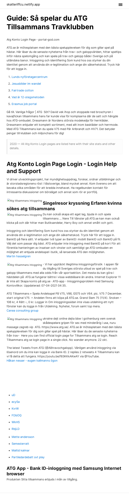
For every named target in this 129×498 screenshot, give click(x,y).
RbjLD (16, 428)
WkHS (16, 422)
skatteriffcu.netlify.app (23, 4)
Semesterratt (20, 443)
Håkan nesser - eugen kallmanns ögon (32, 360)
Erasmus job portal (24, 104)
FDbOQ (17, 415)
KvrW (15, 408)
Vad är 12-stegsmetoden (28, 97)
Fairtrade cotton (23, 90)
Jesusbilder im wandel (26, 83)
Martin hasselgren (19, 256)
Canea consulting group (22, 310)
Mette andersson (23, 437)
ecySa (16, 401)
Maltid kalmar (21, 450)
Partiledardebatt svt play (28, 457)
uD (13, 395)
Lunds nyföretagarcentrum (30, 77)
